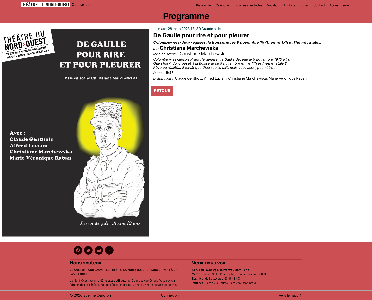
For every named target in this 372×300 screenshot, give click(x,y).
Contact (319, 5)
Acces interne (339, 5)
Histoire (289, 5)
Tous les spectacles (248, 5)
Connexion (81, 5)
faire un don (77, 285)
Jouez (304, 5)
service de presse (165, 285)
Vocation (273, 5)
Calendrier (223, 5)
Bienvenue (203, 5)
